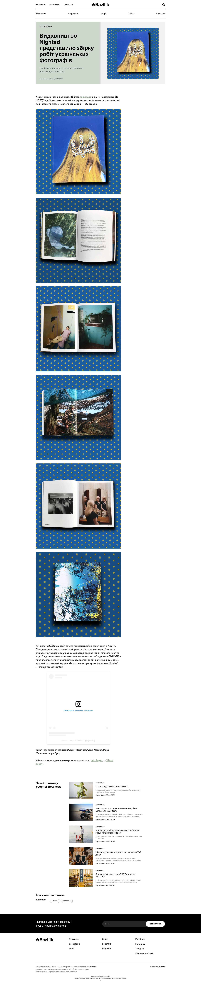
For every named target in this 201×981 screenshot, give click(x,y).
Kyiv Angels (97, 760)
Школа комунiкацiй (144, 954)
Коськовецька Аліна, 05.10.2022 (51, 79)
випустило (85, 96)
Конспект (160, 14)
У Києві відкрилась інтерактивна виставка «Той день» (118, 853)
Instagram (54, 4)
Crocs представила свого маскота (112, 787)
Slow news (41, 14)
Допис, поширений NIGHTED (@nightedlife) (78, 741)
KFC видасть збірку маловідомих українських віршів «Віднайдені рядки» (117, 831)
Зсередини (73, 14)
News (55, 901)
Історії (103, 14)
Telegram (68, 4)
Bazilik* (162, 967)
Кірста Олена (100, 795)
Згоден (100, 980)
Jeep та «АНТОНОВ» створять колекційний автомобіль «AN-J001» (116, 810)
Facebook (40, 4)
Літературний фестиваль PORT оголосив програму (115, 875)
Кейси (131, 14)
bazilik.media (91, 967)
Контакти (106, 949)
